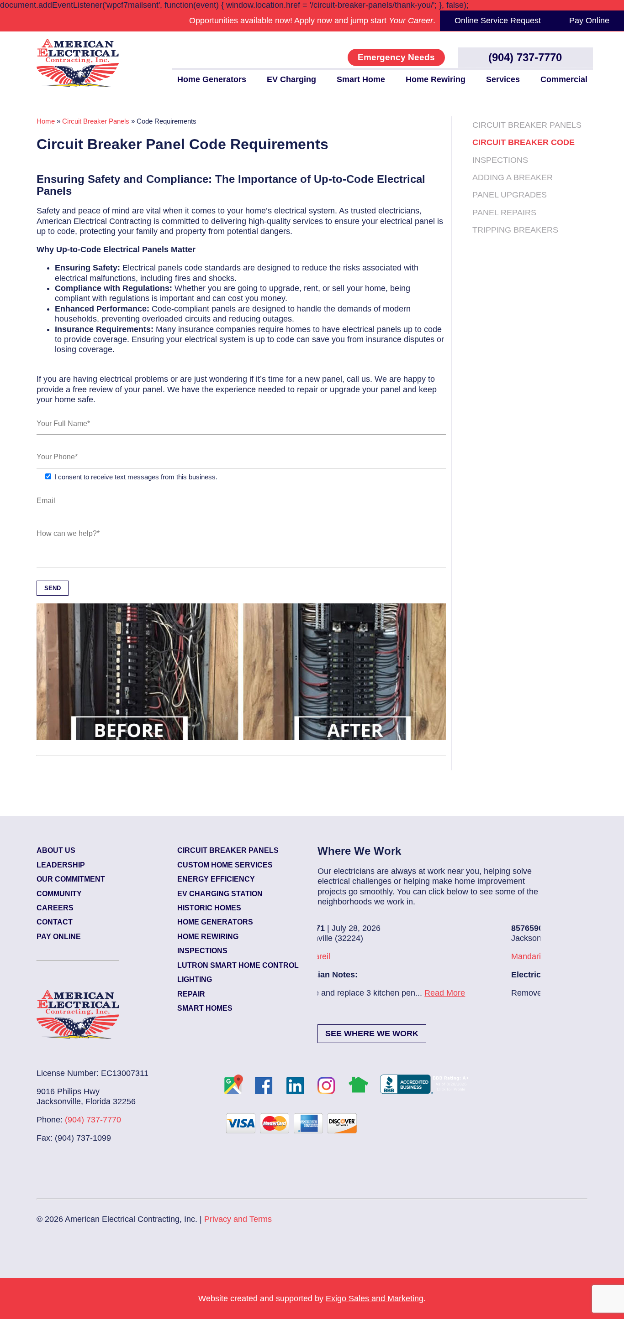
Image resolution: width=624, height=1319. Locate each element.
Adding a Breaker (512, 177)
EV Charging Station (220, 894)
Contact (55, 922)
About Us (56, 850)
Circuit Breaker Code (523, 142)
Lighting (194, 979)
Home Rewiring (435, 79)
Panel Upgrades (509, 194)
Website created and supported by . (312, 1298)
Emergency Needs (396, 57)
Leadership (61, 865)
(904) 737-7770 (525, 57)
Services (503, 79)
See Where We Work (371, 1033)
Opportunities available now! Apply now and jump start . (312, 20)
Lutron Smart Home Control (238, 965)
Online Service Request (498, 20)
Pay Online (589, 20)
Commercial (563, 79)
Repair (191, 994)
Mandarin (334, 956)
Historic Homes (209, 908)
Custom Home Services (225, 865)
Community (59, 894)
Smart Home (361, 79)
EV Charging (291, 79)
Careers (55, 908)
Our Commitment (71, 879)
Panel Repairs (504, 212)
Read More (468, 992)
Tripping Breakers (515, 229)
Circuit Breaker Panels (95, 121)
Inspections (500, 160)
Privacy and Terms (238, 1219)
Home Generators (211, 79)
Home (46, 121)
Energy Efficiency (216, 879)
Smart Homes (205, 1008)
